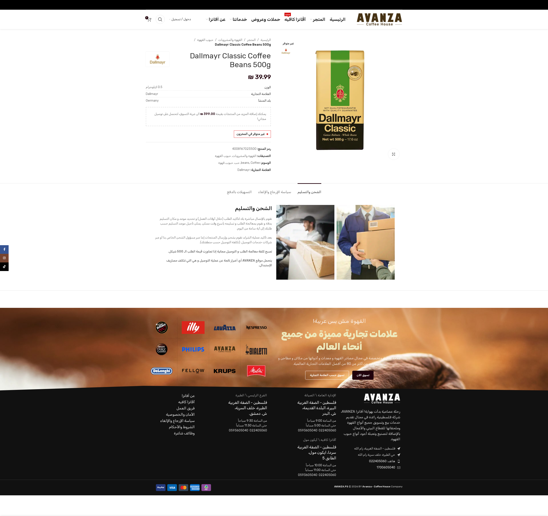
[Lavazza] (225, 327)
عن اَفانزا (188, 396)
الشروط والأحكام (182, 427)
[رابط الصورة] (382, 398)
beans (245, 163)
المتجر (251, 40)
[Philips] (193, 349)
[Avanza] (225, 349)
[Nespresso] (256, 327)
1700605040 (386, 467)
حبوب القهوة (205, 40)
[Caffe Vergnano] (161, 327)
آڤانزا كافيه (186, 402)
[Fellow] (193, 371)
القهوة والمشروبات (230, 40)
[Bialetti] (256, 349)
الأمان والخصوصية (180, 414)
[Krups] (225, 371)
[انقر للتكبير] (393, 154)
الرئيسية (266, 40)
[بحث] (160, 19)
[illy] (193, 327)
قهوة (221, 163)
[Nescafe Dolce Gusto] (161, 349)
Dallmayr (244, 170)
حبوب (229, 163)
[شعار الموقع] (379, 19)
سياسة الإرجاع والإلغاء (177, 420)
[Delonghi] (161, 371)
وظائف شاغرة (184, 433)
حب (237, 163)
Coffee (255, 163)
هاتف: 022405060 (382, 461)
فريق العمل (186, 408)
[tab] (309, 189)
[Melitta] (256, 371)
